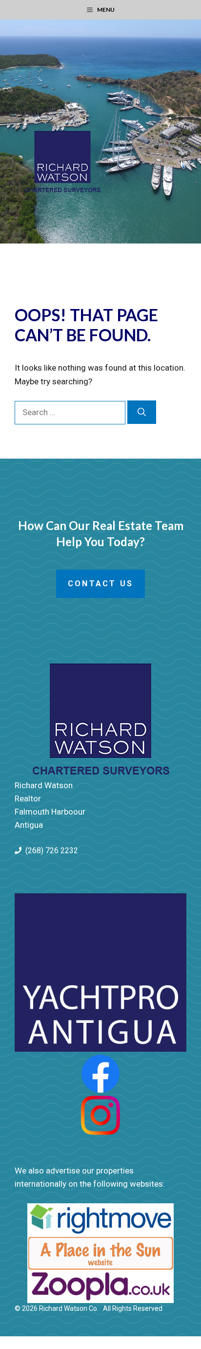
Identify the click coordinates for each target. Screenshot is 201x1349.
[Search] (141, 412)
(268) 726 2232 (51, 850)
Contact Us (100, 583)
